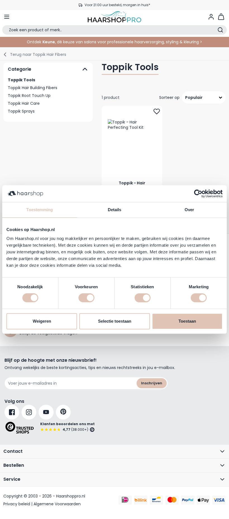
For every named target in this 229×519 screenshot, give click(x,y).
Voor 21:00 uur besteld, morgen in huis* (117, 5)
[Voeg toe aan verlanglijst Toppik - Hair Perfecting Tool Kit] (156, 111)
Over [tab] (189, 209)
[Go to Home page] (114, 16)
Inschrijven (151, 383)
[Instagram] (29, 412)
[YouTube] (46, 412)
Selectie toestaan (114, 321)
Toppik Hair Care (24, 103)
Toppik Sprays (21, 111)
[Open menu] (6, 16)
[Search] (220, 30)
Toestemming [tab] (39, 209)
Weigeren (42, 321)
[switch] (86, 297)
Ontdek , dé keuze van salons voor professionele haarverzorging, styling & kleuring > (114, 42)
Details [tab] (114, 209)
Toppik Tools (21, 80)
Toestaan (187, 321)
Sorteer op (169, 97)
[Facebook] (11, 412)
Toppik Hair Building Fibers (32, 88)
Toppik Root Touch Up (29, 95)
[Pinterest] (63, 412)
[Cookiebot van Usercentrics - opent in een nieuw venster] (198, 193)
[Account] (211, 16)
